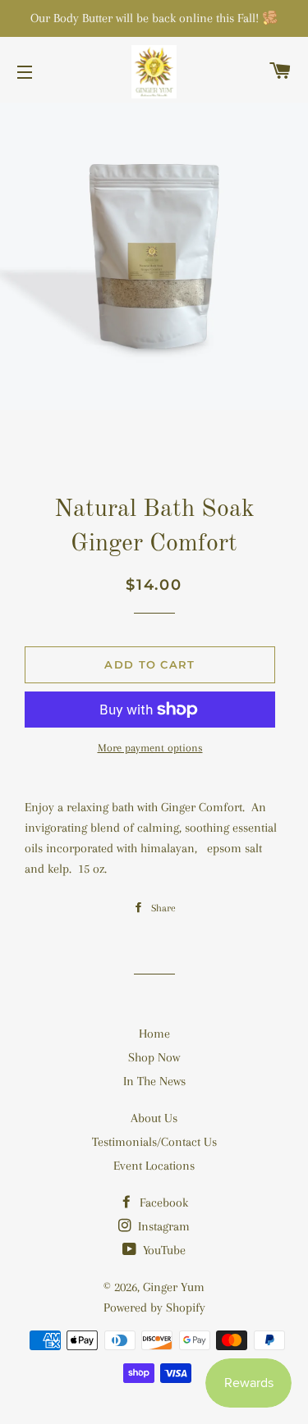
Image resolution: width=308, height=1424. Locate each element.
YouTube (163, 1250)
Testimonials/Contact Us (154, 1141)
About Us (154, 1118)
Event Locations (154, 1165)
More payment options (150, 748)
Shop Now (154, 1057)
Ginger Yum (174, 1287)
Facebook (162, 1202)
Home (154, 1033)
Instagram (162, 1226)
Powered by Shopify (154, 1307)
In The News (154, 1081)
